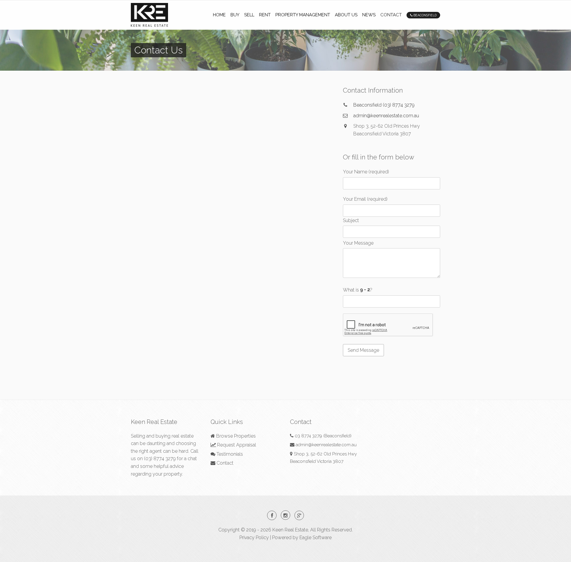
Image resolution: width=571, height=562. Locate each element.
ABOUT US (346, 15)
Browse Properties (235, 436)
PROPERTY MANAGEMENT (302, 15)
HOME (219, 15)
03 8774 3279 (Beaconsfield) (323, 435)
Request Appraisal (236, 445)
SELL (249, 15)
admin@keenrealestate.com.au (386, 115)
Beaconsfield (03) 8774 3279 (384, 105)
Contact (224, 463)
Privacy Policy (254, 537)
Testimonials (229, 454)
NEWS (369, 15)
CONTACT (391, 15)
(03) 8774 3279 (160, 458)
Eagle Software (315, 537)
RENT (265, 15)
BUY (234, 15)
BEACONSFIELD (424, 15)
